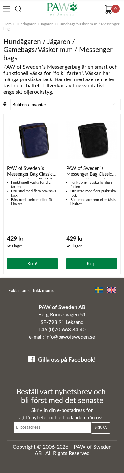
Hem (7, 24)
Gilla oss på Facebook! (67, 360)
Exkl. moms (19, 291)
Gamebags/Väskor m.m (77, 24)
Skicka (101, 427)
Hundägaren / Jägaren (34, 24)
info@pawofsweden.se (70, 337)
